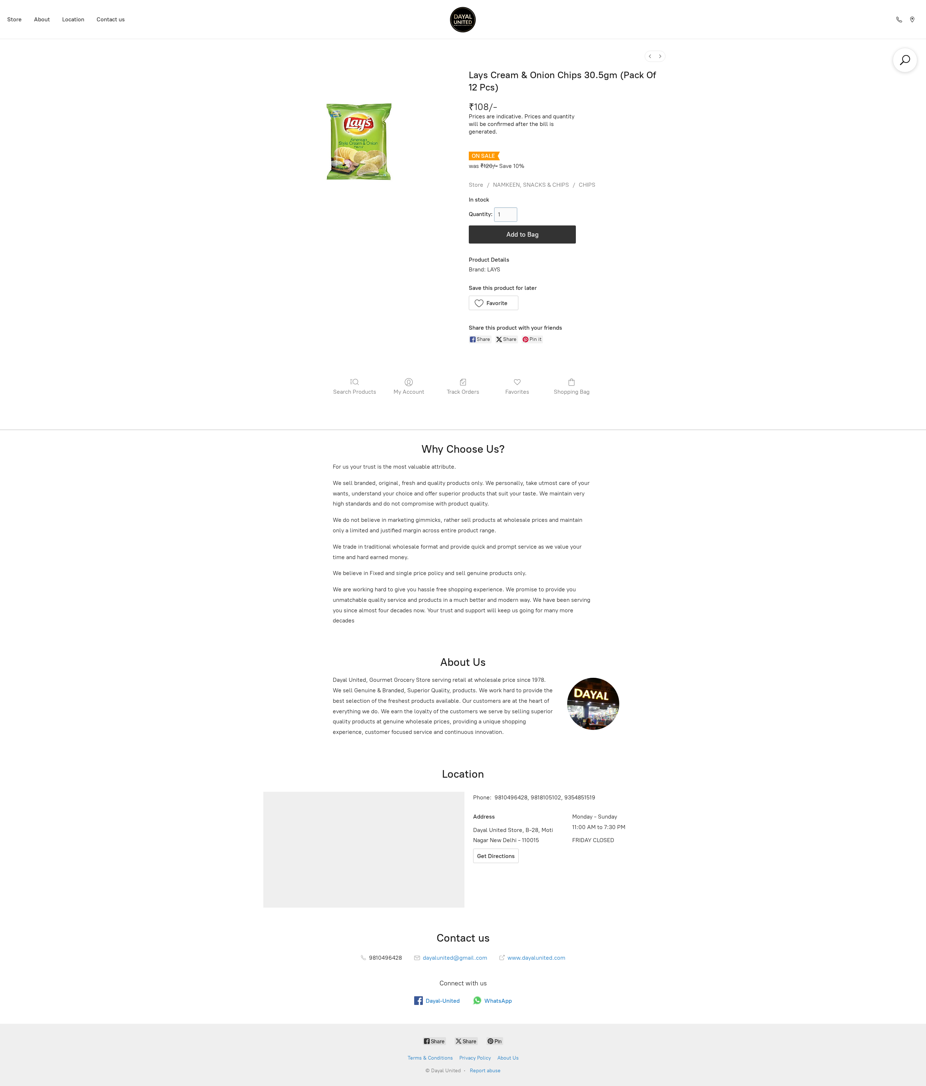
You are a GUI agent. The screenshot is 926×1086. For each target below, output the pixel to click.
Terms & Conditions (430, 1058)
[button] (493, 303)
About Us (508, 1058)
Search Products (354, 391)
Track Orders (463, 391)
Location (73, 19)
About (42, 19)
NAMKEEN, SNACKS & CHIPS (531, 184)
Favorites (517, 391)
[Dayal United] (463, 19)
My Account (409, 391)
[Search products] (905, 60)
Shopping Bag (572, 391)
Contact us (111, 19)
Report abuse (485, 1071)
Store (14, 19)
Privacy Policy (475, 1058)
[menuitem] (650, 56)
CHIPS (587, 184)
